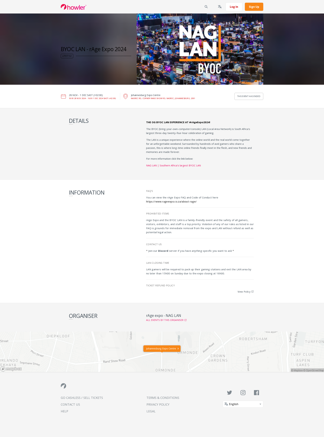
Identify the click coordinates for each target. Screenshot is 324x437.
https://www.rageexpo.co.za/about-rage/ (171, 201)
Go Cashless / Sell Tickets (82, 398)
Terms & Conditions (162, 398)
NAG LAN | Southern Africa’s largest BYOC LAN (173, 165)
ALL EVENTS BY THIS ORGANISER (164, 320)
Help (64, 411)
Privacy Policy (157, 404)
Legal (151, 411)
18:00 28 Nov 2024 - (92, 98)
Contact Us (70, 404)
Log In (234, 7)
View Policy (244, 291)
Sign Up (254, 7)
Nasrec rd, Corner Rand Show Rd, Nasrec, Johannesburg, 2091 (163, 98)
